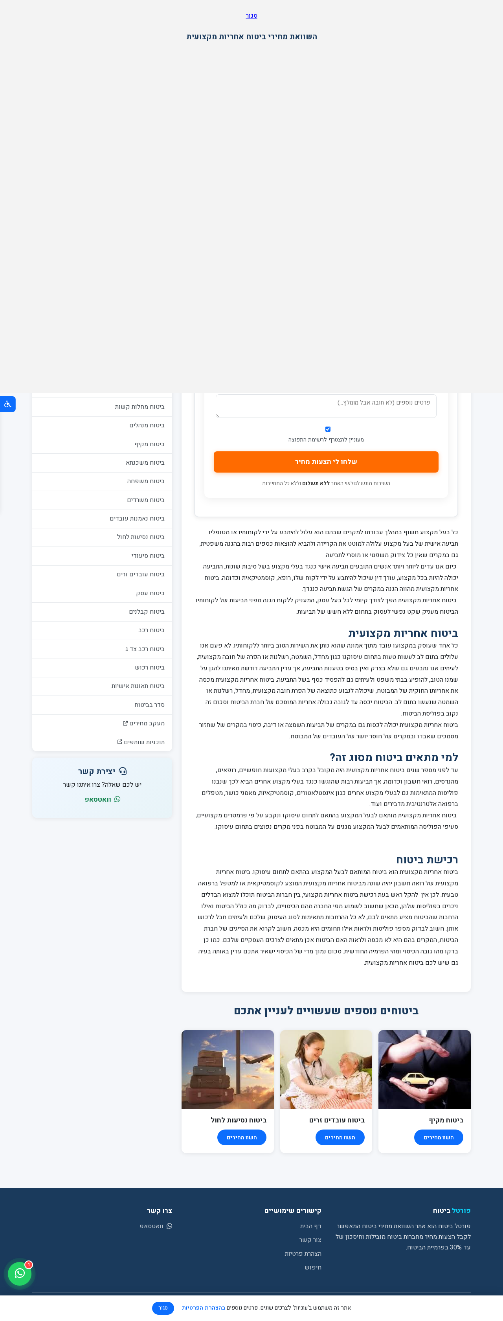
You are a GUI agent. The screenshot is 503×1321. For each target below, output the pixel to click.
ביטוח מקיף (149, 444)
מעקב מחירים (146, 723)
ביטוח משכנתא (145, 462)
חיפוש (313, 1267)
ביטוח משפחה (146, 481)
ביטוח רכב (151, 630)
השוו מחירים (439, 1137)
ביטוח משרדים (146, 500)
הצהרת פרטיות (303, 1253)
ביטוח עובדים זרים (141, 574)
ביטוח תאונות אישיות (138, 686)
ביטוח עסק (150, 593)
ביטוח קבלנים (147, 611)
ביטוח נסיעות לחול (141, 537)
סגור (251, 15)
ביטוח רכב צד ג (145, 649)
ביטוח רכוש (150, 667)
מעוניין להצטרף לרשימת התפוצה (326, 440)
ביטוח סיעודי (148, 556)
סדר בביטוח (149, 705)
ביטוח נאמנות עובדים (137, 518)
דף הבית (310, 1226)
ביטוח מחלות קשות (140, 407)
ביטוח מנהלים (147, 425)
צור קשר (310, 1240)
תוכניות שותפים (143, 742)
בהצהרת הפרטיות (203, 1308)
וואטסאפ (98, 799)
